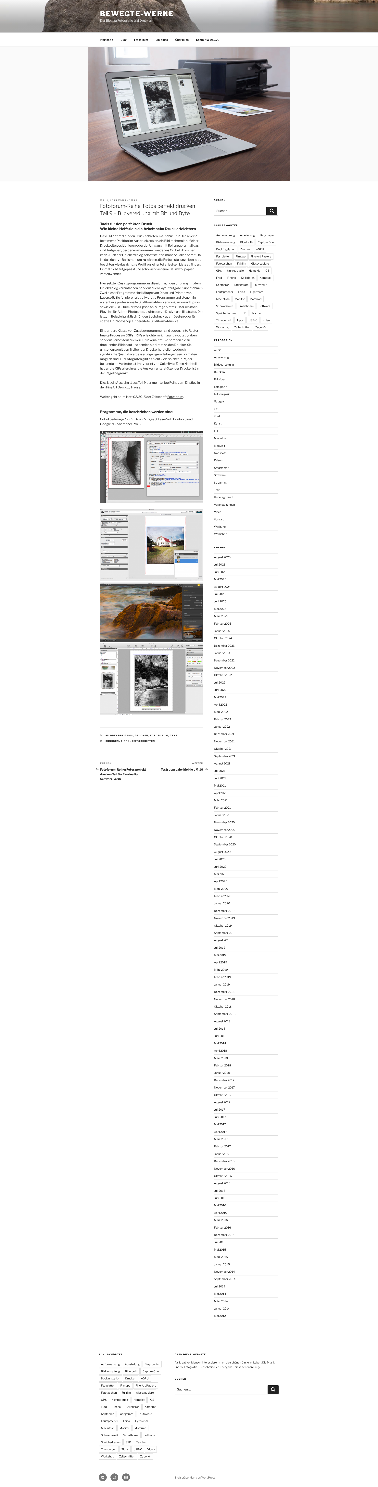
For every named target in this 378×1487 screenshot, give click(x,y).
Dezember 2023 (224, 645)
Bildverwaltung (225, 242)
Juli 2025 (219, 594)
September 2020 (225, 844)
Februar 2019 (222, 977)
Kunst (217, 423)
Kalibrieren (248, 277)
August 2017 (222, 1102)
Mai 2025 (220, 608)
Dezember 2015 (224, 1234)
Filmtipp (240, 256)
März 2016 (221, 1220)
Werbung (220, 526)
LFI (216, 431)
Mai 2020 (220, 874)
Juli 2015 (219, 1242)
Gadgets (219, 401)
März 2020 (221, 888)
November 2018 (224, 999)
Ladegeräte (241, 284)
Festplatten (223, 256)
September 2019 (224, 932)
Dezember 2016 (224, 1161)
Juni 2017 (220, 1117)
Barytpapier (267, 235)
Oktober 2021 (223, 748)
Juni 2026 (220, 572)
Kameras (265, 277)
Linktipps (162, 39)
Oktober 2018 (223, 1006)
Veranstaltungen (224, 504)
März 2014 (221, 1301)
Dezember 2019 (224, 910)
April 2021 (220, 793)
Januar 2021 (222, 815)
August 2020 (222, 852)
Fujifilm (241, 263)
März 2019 (221, 969)
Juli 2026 (219, 564)
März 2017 (221, 1139)
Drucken (141, 735)
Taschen (256, 313)
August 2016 (222, 1183)
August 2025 (222, 586)
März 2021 (221, 800)
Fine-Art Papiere (261, 256)
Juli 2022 (219, 682)
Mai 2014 (220, 1293)
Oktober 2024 (223, 638)
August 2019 (222, 940)
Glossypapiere (260, 263)
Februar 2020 (222, 896)
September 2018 (224, 1013)
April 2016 (220, 1212)
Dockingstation (225, 249)
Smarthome (246, 306)
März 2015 (221, 1257)
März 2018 (221, 1058)
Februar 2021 (222, 807)
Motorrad (255, 299)
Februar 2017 (222, 1146)
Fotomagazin (222, 394)
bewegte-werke (137, 13)
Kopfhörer (222, 284)
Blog (123, 39)
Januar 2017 (222, 1153)
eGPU (260, 249)
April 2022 (220, 704)
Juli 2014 (219, 1286)
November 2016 (224, 1168)
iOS (267, 270)
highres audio (235, 270)
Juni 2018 (220, 1035)
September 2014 (224, 1279)
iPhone (231, 277)
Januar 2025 (222, 631)
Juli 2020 (220, 859)
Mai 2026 (220, 579)
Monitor (240, 299)
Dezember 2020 (224, 822)
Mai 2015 (220, 1249)
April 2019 (220, 962)
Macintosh (223, 299)
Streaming (220, 482)
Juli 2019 (219, 947)
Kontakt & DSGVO (208, 39)
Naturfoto (220, 453)
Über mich (182, 39)
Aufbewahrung (225, 235)
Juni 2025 (220, 601)
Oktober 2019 (223, 925)
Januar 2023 (222, 653)
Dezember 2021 (224, 734)
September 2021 (224, 756)
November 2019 (224, 918)
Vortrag (218, 519)
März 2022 (221, 711)
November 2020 (224, 829)
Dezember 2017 (224, 1080)
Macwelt (219, 445)
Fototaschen (224, 263)
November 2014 (224, 1271)
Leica (241, 291)
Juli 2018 (219, 1028)
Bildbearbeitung (119, 735)
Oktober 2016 (223, 1176)
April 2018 (220, 1050)
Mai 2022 (220, 697)
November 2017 (224, 1087)
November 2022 (224, 667)
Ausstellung (247, 235)
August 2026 (222, 557)
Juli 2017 (219, 1109)
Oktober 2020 (223, 837)
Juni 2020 (220, 866)
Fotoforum (175, 397)
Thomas (131, 200)
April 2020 (220, 881)
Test (174, 735)
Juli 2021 (219, 770)
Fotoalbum (141, 39)
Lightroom (256, 291)
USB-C (253, 320)
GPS (219, 270)
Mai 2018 (220, 1043)
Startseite (106, 39)
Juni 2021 (220, 778)
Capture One (266, 242)
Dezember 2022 (224, 660)
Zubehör (260, 327)
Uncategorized (223, 497)
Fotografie (220, 386)
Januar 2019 (222, 984)
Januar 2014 (222, 1308)
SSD (243, 313)
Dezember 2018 (224, 991)
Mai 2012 (220, 1315)
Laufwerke (260, 284)
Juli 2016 (219, 1190)
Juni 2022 (220, 689)
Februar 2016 (222, 1227)
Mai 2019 (220, 955)
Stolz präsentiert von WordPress (195, 1477)
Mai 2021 (220, 785)
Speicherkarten (226, 313)
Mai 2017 (220, 1124)
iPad (219, 277)
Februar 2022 (222, 719)
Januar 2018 (222, 1072)
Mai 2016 (220, 1205)
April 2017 (220, 1131)
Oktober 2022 (223, 675)
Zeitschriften (143, 741)
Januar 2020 (222, 903)
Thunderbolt (224, 320)
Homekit (254, 270)
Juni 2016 (220, 1198)
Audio (217, 350)
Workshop (222, 327)
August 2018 (222, 1021)
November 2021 (224, 741)
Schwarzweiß (224, 306)
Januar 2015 (222, 1264)
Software (264, 306)
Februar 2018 (222, 1065)
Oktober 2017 (223, 1095)
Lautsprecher (224, 291)
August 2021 (222, 763)
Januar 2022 (222, 726)
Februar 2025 (222, 623)
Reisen (218, 460)
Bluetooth (246, 242)
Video (266, 320)
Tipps (125, 741)
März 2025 (221, 616)
